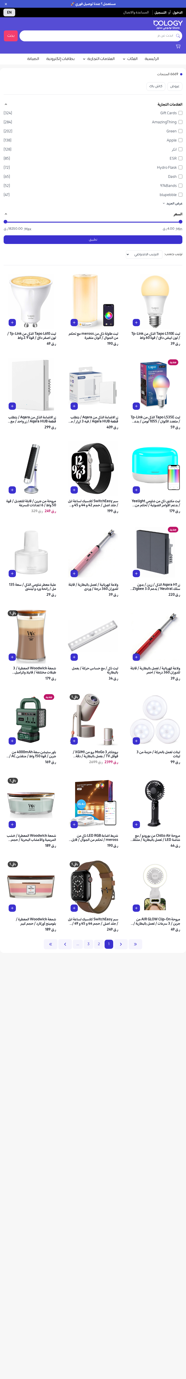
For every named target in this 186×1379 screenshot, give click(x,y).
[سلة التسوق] (178, 46)
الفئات (132, 59)
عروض (174, 86)
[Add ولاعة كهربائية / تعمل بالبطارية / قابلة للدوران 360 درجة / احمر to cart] (136, 657)
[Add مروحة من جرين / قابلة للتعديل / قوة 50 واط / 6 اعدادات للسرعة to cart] (12, 490)
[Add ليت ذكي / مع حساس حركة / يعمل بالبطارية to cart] (74, 657)
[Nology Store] (168, 25)
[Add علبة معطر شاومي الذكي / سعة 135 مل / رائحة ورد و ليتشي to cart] (12, 573)
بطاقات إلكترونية (60, 59)
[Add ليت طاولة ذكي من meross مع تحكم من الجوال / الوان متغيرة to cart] (74, 322)
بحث (11, 36)
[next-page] (65, 944)
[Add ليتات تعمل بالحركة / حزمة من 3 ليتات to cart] (136, 741)
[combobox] (97, 35)
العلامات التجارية (101, 59)
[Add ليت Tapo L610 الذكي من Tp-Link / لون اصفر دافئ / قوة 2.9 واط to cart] (12, 322)
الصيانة (33, 59)
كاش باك (155, 86)
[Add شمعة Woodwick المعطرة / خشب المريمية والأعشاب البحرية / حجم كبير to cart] (12, 824)
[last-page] (50, 944)
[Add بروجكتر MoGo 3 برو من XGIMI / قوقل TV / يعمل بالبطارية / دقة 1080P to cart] (74, 741)
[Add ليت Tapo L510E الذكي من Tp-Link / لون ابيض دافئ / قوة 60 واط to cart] (136, 322)
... (77, 944)
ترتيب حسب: (173, 254)
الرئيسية (152, 59)
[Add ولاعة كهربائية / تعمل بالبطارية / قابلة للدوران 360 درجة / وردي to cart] (74, 573)
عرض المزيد (174, 203)
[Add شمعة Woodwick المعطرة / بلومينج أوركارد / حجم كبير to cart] (12, 908)
